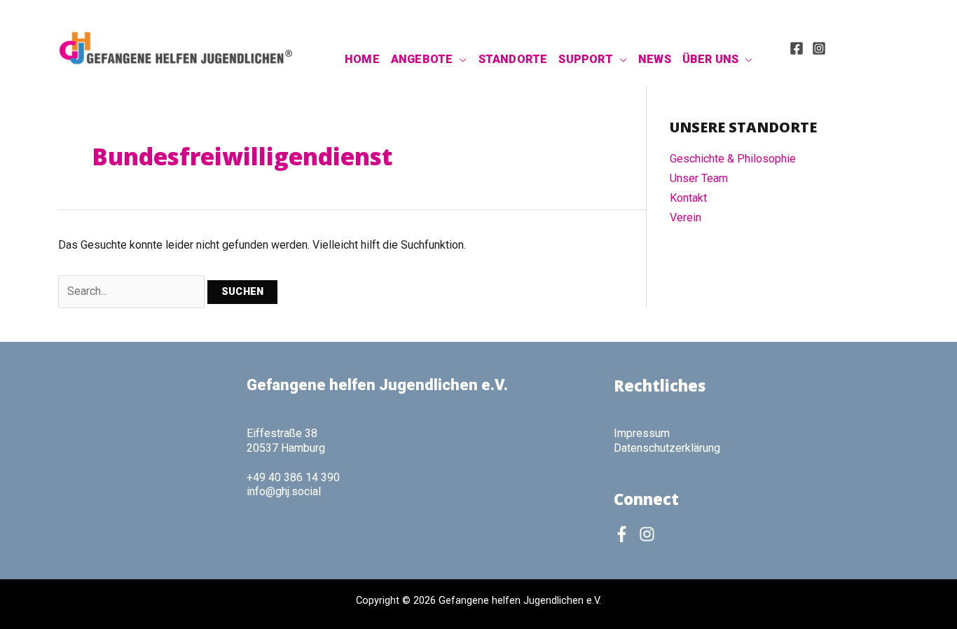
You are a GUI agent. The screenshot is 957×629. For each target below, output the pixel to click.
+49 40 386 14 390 (293, 477)
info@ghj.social (284, 491)
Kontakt (688, 198)
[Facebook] (797, 48)
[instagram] (649, 534)
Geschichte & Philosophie (733, 158)
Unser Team (699, 178)
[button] (460, 59)
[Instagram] (819, 48)
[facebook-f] (625, 534)
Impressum (642, 433)
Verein (685, 217)
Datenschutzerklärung (667, 448)
